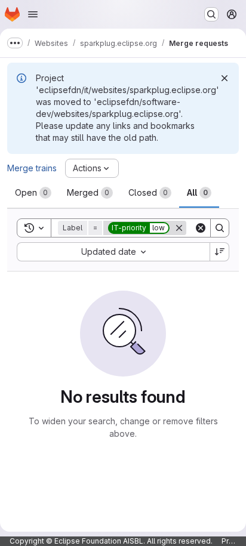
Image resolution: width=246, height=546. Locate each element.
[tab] (33, 193)
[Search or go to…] (211, 14)
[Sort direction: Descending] (219, 251)
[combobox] (113, 251)
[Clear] (200, 228)
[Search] (219, 227)
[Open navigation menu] (32, 14)
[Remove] (179, 228)
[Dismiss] (224, 78)
